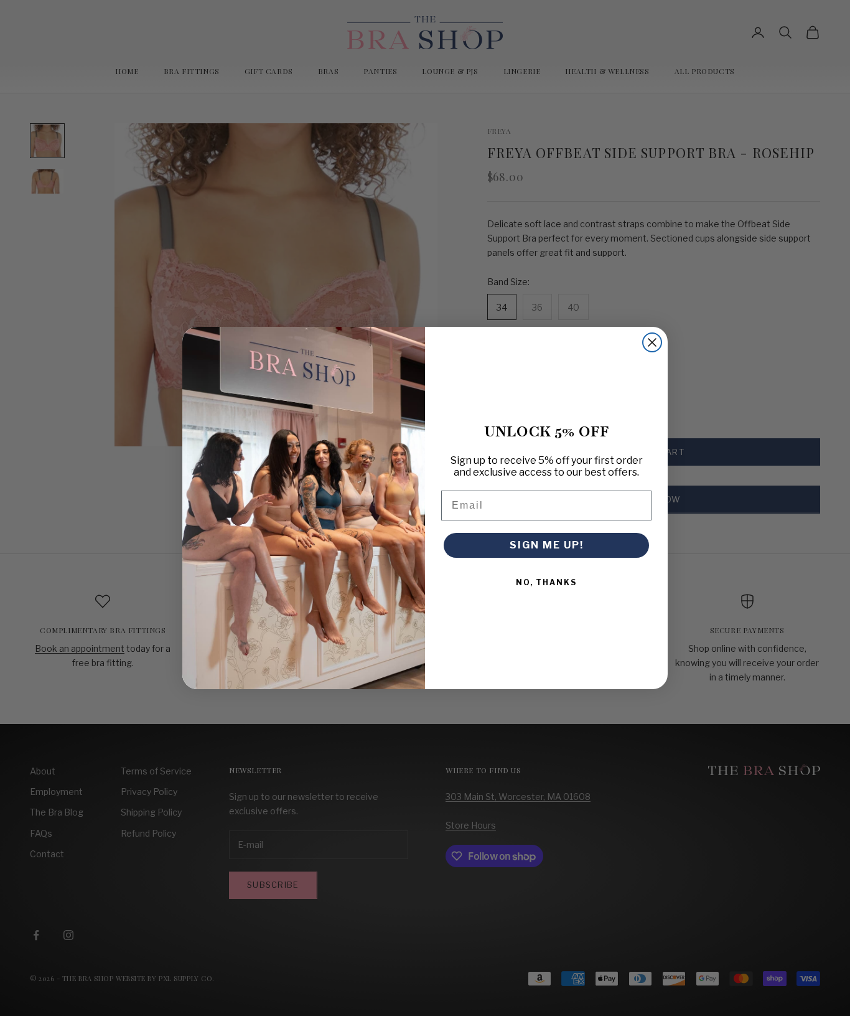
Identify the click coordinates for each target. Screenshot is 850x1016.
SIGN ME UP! (547, 545)
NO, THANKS (546, 582)
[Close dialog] (652, 342)
